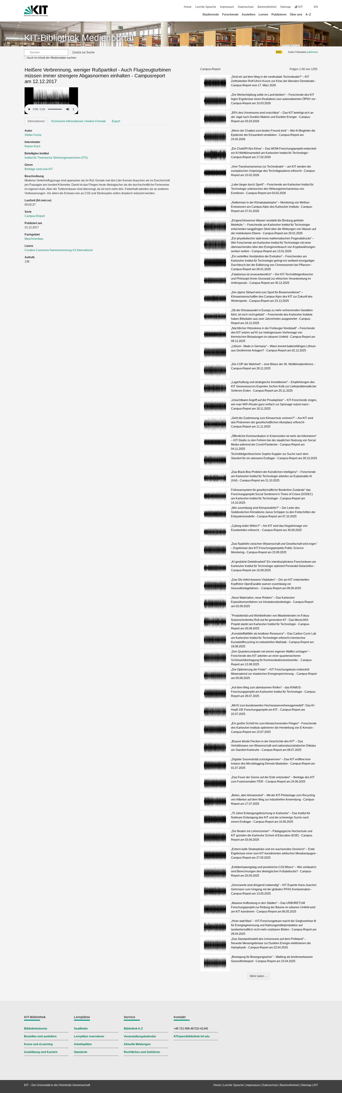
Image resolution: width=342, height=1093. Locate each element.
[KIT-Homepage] (36, 11)
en (316, 6)
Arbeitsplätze (83, 1044)
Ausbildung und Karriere (41, 1052)
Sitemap (285, 6)
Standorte (80, 1052)
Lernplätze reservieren (89, 1036)
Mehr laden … (259, 976)
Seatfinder (81, 1028)
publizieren (312, 52)
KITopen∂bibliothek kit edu (192, 1036)
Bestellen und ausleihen (40, 1036)
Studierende (210, 14)
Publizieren (279, 14)
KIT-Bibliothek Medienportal (78, 38)
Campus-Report (35, 215)
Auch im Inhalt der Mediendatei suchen (51, 57)
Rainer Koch (32, 146)
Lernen (263, 14)
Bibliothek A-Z (133, 1028)
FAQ (278, 52)
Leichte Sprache (205, 6)
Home (187, 6)
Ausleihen (248, 14)
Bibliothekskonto (35, 1028)
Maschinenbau (34, 238)
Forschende (230, 14)
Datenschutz (246, 6)
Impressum (227, 6)
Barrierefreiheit (267, 6)
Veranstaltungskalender (140, 1036)
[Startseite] (316, 14)
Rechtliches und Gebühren (142, 1052)
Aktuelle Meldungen (137, 1044)
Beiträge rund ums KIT (39, 169)
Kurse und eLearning (38, 1044)
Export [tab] (116, 121)
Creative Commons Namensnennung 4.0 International (59, 250)
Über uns (296, 14)
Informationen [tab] (36, 121)
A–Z (308, 14)
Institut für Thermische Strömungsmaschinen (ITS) (56, 157)
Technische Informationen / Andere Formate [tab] (78, 121)
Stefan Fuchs (33, 134)
